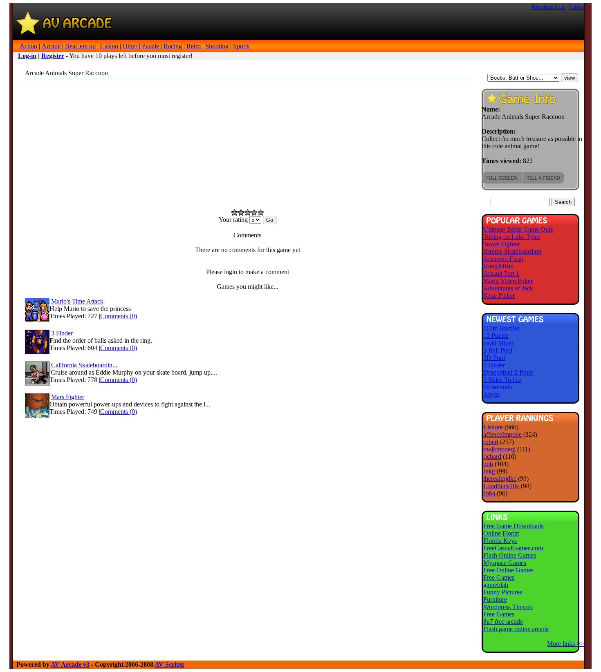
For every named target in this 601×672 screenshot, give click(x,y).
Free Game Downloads (513, 525)
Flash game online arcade (516, 628)
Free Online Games (508, 570)
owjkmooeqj (499, 449)
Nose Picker (499, 295)
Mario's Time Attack (77, 301)
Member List (548, 6)
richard (492, 456)
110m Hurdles (501, 328)
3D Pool (494, 357)
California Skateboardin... (84, 365)
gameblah (495, 584)
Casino (109, 45)
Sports (241, 45)
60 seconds (497, 387)
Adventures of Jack (508, 288)
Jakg (489, 471)
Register (52, 55)
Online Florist (501, 533)
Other (130, 45)
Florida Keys (500, 540)
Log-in (27, 55)
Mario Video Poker (508, 280)
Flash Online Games (509, 555)
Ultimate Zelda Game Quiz (518, 229)
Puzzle (150, 45)
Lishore (493, 427)
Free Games (498, 577)
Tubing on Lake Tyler (511, 236)
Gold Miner (498, 342)
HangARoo (498, 266)
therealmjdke (499, 478)
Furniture (495, 599)
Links (576, 6)
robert (490, 441)
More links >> (565, 643)
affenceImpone (502, 434)
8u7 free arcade (503, 621)
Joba (489, 493)
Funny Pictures (502, 592)
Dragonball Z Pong (508, 372)
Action (28, 45)
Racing (173, 45)
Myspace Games (504, 562)
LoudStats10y (501, 485)
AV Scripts (169, 664)
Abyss (491, 394)
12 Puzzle (496, 335)
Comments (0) (118, 316)
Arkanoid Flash (503, 258)
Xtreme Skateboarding (512, 251)
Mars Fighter (67, 396)
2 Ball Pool (497, 350)
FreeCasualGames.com (513, 548)
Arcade (51, 45)
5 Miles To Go (502, 379)
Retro (193, 45)
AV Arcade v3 (70, 664)
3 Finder (62, 333)
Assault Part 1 (501, 273)
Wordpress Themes (508, 606)
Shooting (217, 45)
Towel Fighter (501, 244)
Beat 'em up (80, 45)
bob (488, 463)
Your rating (234, 219)
